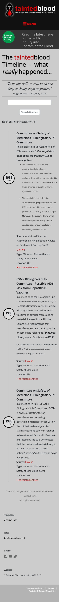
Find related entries (27, 267)
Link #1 (29, 361)
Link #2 (20, 249)
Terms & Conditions (34, 588)
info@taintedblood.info (15, 538)
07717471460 (10, 520)
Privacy (51, 588)
